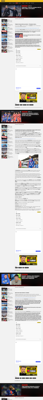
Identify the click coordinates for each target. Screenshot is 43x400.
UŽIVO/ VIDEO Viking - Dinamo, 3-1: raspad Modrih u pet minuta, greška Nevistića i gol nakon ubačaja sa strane (10, 21)
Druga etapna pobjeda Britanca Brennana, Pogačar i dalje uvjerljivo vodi (10, 36)
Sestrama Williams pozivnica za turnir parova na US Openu (10, 40)
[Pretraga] (41, 1)
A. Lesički (31, 111)
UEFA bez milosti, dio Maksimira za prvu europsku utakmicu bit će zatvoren (10, 33)
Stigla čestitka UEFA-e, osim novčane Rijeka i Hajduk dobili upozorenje (10, 44)
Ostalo (8, 23)
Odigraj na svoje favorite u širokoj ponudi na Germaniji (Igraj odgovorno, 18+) (25, 138)
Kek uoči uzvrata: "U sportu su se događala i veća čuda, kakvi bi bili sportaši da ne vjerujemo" (10, 29)
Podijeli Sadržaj (24, 111)
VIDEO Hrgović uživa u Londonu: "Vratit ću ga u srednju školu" (10, 25)
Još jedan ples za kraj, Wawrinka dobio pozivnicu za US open (10, 51)
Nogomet (8, 27)
